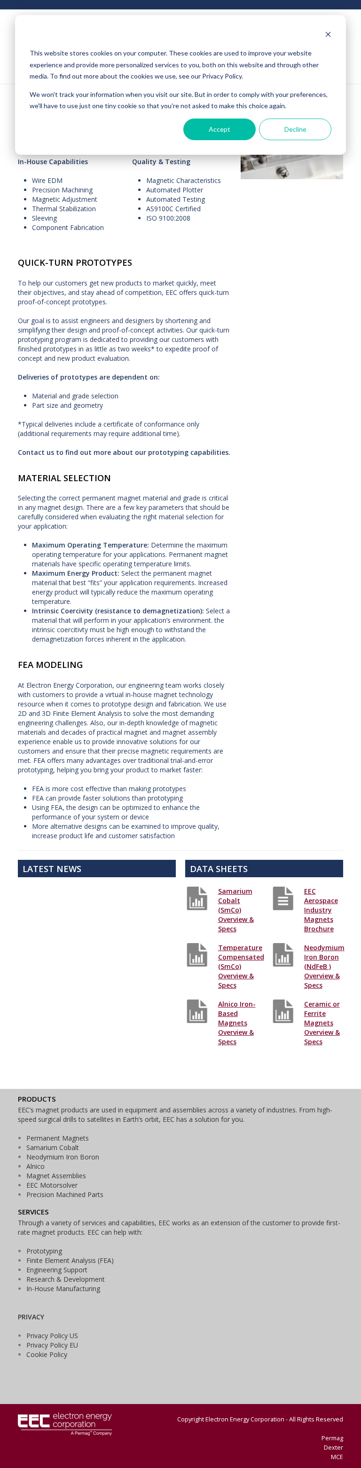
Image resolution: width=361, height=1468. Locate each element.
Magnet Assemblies (56, 1175)
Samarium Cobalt (52, 1147)
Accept (219, 129)
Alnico (35, 1166)
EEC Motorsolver (52, 1185)
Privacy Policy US (52, 1335)
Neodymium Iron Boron (62, 1156)
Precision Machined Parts (64, 1194)
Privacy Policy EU (52, 1345)
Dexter (333, 1447)
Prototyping (44, 1250)
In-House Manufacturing (63, 1288)
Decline (295, 129)
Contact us (36, 452)
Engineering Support (56, 1269)
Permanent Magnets (57, 1138)
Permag (332, 1438)
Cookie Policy (46, 1354)
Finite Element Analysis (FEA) (70, 1260)
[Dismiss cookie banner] (328, 35)
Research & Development (65, 1279)
